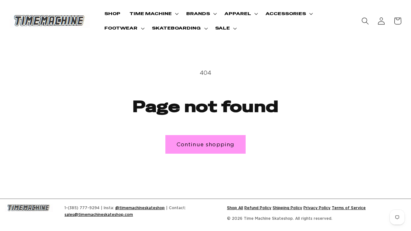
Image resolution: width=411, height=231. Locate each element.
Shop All (235, 208)
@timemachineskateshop (140, 208)
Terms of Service (349, 208)
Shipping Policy (287, 208)
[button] (153, 13)
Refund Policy (257, 208)
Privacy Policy (316, 208)
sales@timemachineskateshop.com (99, 214)
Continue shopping (206, 144)
